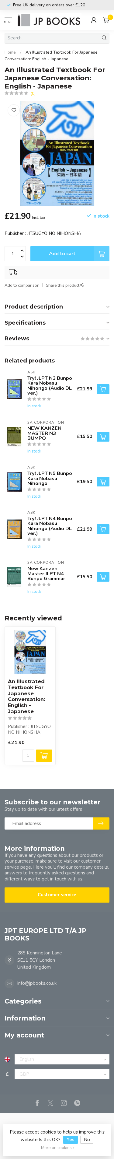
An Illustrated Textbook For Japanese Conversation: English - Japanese (26, 696)
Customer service (57, 895)
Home (10, 52)
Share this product (63, 285)
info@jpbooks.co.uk (37, 983)
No (87, 1140)
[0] (106, 20)
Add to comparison (22, 285)
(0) (33, 93)
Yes (70, 1140)
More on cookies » (57, 1148)
